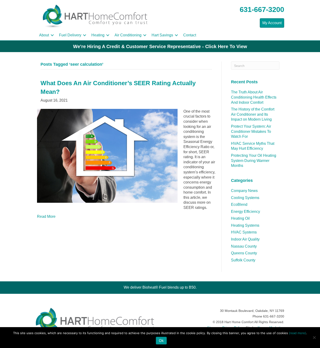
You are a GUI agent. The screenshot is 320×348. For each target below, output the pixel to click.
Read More (46, 216)
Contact (189, 35)
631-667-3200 (262, 9)
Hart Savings (162, 35)
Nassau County (244, 246)
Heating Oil (240, 218)
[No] (314, 337)
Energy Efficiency (245, 212)
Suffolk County (243, 260)
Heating (97, 35)
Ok (161, 340)
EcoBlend (239, 205)
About (44, 35)
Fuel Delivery (70, 35)
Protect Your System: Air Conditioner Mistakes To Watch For (251, 131)
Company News (244, 191)
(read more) (297, 333)
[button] (52, 35)
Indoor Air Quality (245, 239)
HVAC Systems (244, 232)
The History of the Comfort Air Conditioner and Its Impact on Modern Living (252, 114)
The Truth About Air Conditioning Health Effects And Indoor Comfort (253, 97)
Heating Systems (245, 225)
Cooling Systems (245, 198)
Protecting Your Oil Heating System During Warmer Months (253, 160)
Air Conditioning (128, 35)
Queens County (244, 253)
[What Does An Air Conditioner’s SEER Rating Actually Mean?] (107, 155)
